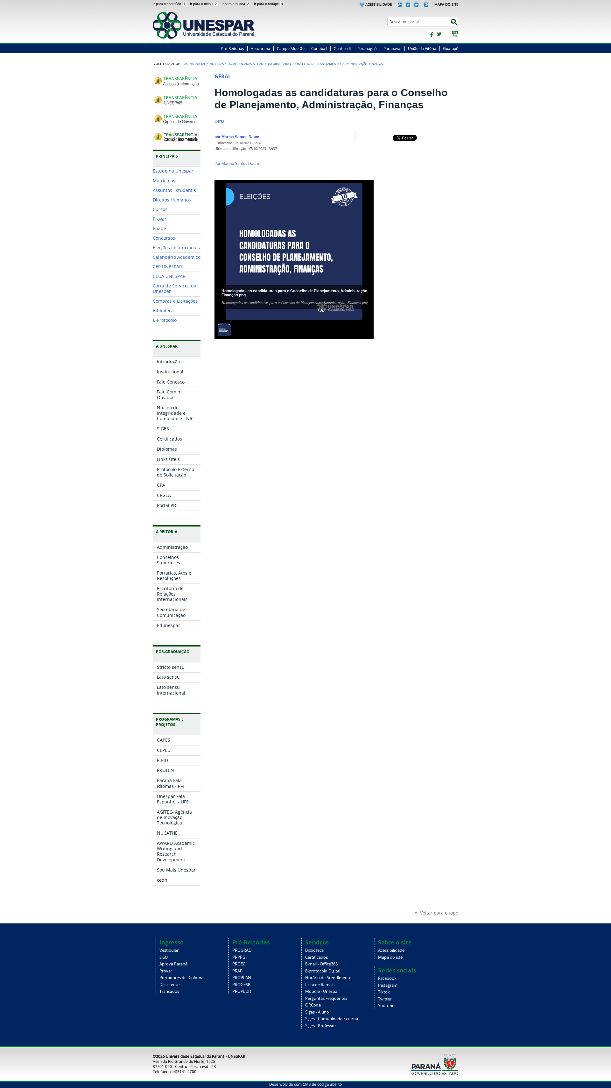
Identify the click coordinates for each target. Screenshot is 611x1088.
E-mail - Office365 (321, 964)
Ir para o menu (203, 4)
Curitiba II (342, 48)
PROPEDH (241, 991)
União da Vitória (422, 48)
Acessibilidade (378, 4)
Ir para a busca (235, 4)
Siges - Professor (320, 1025)
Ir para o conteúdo (169, 4)
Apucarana (260, 48)
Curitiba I (319, 48)
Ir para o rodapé (268, 4)
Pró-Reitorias (232, 48)
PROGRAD (241, 950)
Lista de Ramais (319, 984)
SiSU (163, 957)
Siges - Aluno (317, 1012)
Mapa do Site (446, 4)
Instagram (447, 34)
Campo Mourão (291, 48)
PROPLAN (241, 977)
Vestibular (169, 950)
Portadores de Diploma (181, 977)
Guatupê (450, 48)
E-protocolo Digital (322, 971)
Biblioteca (314, 950)
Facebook (431, 34)
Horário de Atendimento (328, 977)
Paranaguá (367, 48)
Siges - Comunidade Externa (331, 1018)
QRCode (313, 1005)
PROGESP (241, 984)
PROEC (238, 964)
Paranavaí (392, 48)
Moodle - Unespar (322, 991)
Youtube (386, 1005)
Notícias (216, 63)
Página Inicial (194, 63)
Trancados (169, 991)
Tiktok (384, 992)
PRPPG (238, 957)
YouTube (455, 34)
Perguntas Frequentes (326, 998)
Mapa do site (390, 957)
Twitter (439, 34)
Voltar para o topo (439, 913)
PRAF (237, 971)
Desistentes (170, 984)
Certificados (316, 957)
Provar (165, 971)
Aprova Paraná (173, 964)
